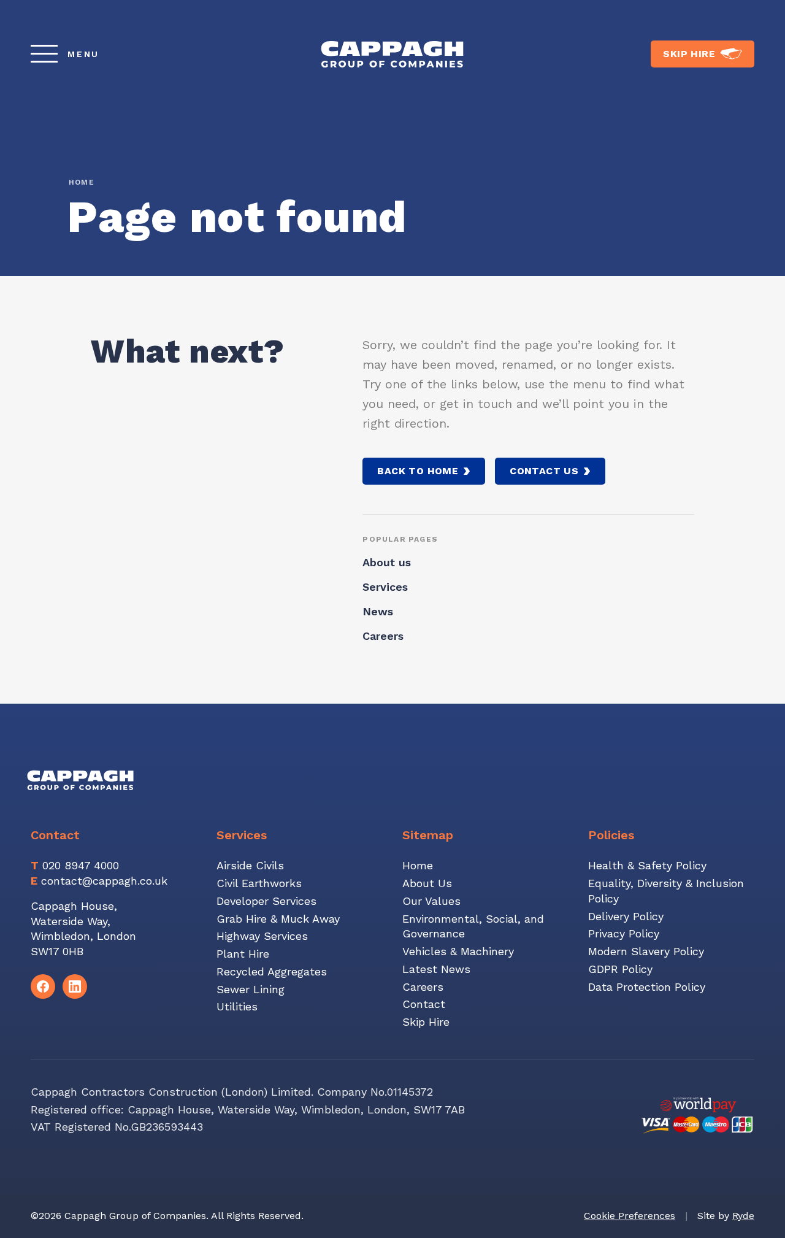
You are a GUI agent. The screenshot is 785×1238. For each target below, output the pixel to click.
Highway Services (262, 935)
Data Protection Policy (646, 986)
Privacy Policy (623, 933)
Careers (383, 635)
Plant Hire (242, 953)
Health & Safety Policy (647, 865)
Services (385, 586)
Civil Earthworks (259, 883)
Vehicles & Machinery (458, 951)
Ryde (743, 1215)
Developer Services (266, 900)
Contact (423, 1004)
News (377, 611)
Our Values (431, 900)
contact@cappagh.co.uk (104, 880)
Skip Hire (426, 1021)
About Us (427, 883)
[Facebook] (43, 986)
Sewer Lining (250, 989)
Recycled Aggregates (271, 971)
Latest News (436, 969)
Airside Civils (250, 865)
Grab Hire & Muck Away (278, 918)
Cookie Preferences (629, 1215)
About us (386, 562)
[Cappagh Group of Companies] (392, 54)
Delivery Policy (626, 916)
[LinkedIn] (75, 986)
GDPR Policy (620, 969)
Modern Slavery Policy (646, 951)
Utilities (237, 1006)
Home (81, 182)
